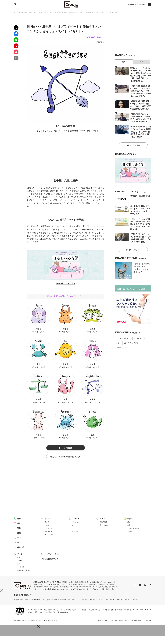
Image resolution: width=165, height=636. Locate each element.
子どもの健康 (104, 525)
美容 (18, 564)
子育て (130, 519)
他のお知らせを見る (133, 250)
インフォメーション (52, 554)
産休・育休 (48, 531)
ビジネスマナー (50, 528)
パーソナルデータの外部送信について (116, 620)
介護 (117, 343)
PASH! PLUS (38, 599)
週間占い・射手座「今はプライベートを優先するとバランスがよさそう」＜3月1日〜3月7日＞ (92, 12)
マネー (19, 560)
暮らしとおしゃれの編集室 (51, 599)
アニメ (74, 528)
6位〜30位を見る (133, 145)
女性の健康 (103, 522)
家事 (18, 557)
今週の (59, 284)
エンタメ (75, 519)
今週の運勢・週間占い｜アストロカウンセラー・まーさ (37, 12)
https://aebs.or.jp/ (62, 612)
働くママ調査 (49, 534)
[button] (38, 627)
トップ (16, 12)
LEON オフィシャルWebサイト (87, 599)
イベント (75, 531)
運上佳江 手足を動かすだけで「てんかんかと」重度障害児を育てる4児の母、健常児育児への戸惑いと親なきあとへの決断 (140, 132)
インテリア (21, 567)
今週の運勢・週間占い (95, 37)
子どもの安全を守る (122, 338)
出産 (128, 525)
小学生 (129, 531)
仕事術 (47, 525)
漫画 (19, 533)
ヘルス (102, 519)
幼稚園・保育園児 (133, 528)
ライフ (19, 554)
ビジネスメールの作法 (131, 343)
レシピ (19, 542)
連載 (19, 528)
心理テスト (120, 347)
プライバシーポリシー (137, 620)
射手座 (59, 12)
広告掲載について (51, 559)
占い (19, 538)
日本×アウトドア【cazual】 (68, 599)
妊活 (128, 522)
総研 (19, 519)
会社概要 (148, 620)
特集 (19, 523)
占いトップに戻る (65, 448)
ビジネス (48, 519)
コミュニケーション (23, 570)
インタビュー (138, 338)
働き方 (47, 522)
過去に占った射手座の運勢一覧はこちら (65, 457)
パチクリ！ (101, 599)
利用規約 (100, 620)
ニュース (20, 547)
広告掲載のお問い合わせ (135, 4)
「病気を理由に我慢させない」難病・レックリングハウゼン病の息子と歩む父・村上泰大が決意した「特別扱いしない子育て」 (140, 91)
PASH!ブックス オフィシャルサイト (127, 599)
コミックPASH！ (111, 599)
